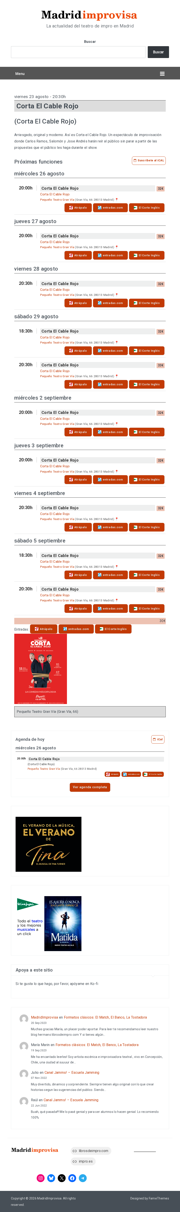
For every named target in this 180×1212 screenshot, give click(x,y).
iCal (160, 739)
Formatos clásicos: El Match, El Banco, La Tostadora (105, 1017)
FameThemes (159, 1198)
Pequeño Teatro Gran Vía (57, 199)
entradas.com (113, 207)
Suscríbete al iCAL (151, 160)
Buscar (90, 42)
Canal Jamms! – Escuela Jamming (72, 1072)
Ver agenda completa (90, 787)
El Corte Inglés (149, 207)
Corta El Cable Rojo (60, 188)
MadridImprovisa (44, 1017)
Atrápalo (80, 207)
